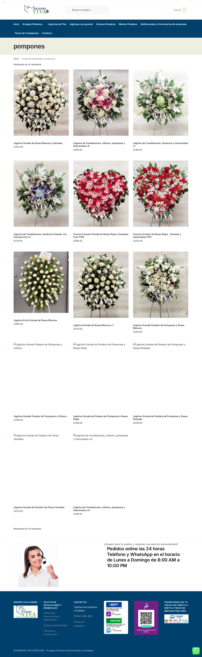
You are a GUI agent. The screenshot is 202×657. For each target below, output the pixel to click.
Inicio (16, 59)
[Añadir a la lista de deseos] (65, 73)
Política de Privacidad (55, 625)
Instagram (79, 625)
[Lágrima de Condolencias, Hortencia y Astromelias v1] (160, 103)
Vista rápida (19, 139)
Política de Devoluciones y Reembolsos (52, 616)
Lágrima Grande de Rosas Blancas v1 (93, 325)
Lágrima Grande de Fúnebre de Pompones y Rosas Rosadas (160, 418)
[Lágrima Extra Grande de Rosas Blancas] (41, 282)
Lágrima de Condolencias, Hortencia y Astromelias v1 (160, 145)
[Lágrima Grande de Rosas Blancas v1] (101, 285)
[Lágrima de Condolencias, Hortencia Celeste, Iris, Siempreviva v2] (41, 194)
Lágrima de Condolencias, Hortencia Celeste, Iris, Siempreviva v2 (40, 236)
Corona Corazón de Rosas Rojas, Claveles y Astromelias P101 (157, 236)
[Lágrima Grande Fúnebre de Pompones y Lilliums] (41, 376)
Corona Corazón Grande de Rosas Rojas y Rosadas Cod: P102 (100, 236)
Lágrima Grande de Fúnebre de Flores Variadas (39, 507)
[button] (179, 10)
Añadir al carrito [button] (41, 153)
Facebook (79, 621)
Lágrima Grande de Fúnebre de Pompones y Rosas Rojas (100, 418)
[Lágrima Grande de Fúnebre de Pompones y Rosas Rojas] (101, 376)
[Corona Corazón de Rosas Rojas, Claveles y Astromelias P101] (160, 194)
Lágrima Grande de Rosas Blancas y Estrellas (38, 143)
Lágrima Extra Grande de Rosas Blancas (35, 320)
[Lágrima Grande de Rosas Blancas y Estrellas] (41, 103)
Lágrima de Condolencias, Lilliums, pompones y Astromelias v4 (99, 509)
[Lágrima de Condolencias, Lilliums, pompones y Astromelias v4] (101, 467)
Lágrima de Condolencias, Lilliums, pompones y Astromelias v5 (99, 145)
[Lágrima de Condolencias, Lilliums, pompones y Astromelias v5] (101, 103)
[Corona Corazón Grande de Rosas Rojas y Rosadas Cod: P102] (101, 194)
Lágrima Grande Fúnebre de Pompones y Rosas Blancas (158, 327)
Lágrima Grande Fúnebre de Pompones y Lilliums (40, 416)
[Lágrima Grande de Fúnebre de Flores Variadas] (41, 467)
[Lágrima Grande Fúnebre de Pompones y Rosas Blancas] (160, 285)
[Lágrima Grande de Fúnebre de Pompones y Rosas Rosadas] (160, 376)
